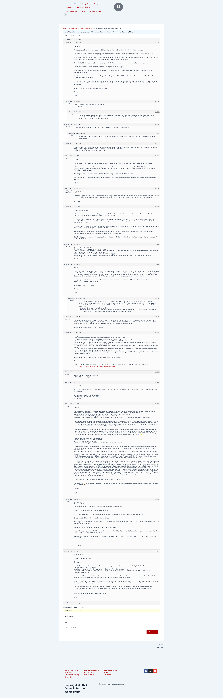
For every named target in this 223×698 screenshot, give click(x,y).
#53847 (157, 332)
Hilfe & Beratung (71, 11)
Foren (68, 28)
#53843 (157, 244)
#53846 (157, 316)
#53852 (157, 382)
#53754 (157, 133)
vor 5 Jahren (115, 32)
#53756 (157, 156)
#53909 (157, 551)
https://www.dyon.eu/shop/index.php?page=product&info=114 (94, 366)
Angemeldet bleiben (71, 628)
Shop (84, 11)
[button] (65, 14)
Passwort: (67, 622)
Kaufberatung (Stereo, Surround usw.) (82, 28)
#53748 (157, 101)
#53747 (157, 42)
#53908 (157, 499)
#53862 (157, 404)
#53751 (157, 124)
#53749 (157, 112)
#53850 (157, 298)
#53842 (157, 206)
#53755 (157, 143)
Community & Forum (84, 7)
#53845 (157, 264)
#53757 (157, 188)
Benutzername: (69, 616)
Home (64, 28)
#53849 (157, 372)
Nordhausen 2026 (95, 11)
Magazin (69, 7)
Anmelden (152, 632)
